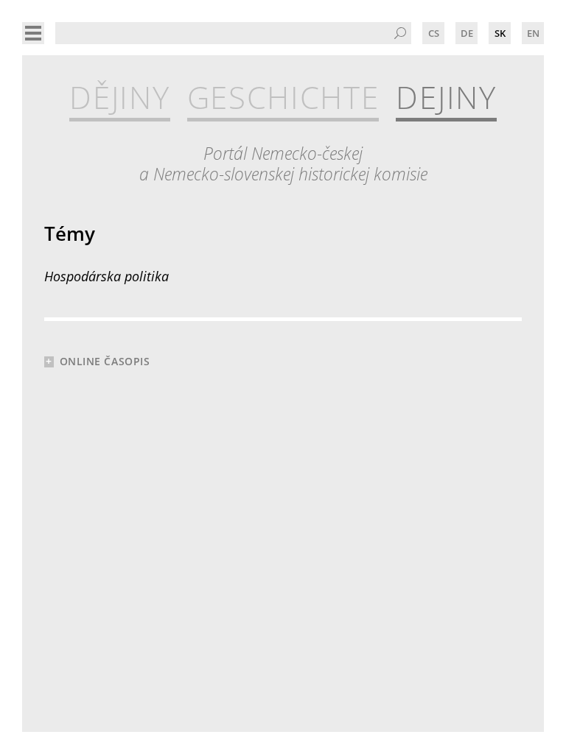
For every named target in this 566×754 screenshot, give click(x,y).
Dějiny (119, 97)
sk (500, 33)
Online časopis (105, 361)
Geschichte (283, 97)
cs (433, 33)
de (467, 33)
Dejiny (446, 97)
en (533, 33)
